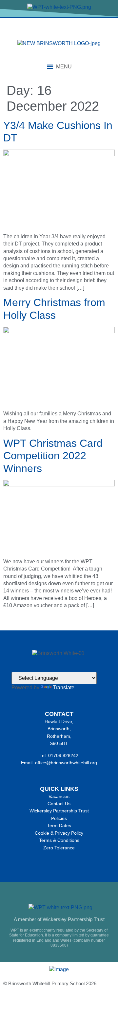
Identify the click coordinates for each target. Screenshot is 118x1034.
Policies (59, 818)
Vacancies (59, 796)
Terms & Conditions (59, 840)
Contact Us (59, 803)
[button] (64, 66)
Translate (63, 687)
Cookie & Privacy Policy (59, 833)
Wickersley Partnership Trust (59, 810)
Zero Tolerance (59, 847)
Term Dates (59, 825)
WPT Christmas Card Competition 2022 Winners (53, 455)
